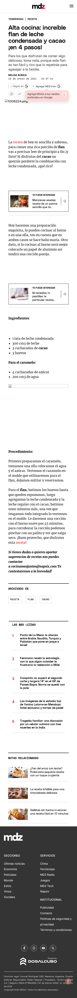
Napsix (44, 891)
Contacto (46, 913)
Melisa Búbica (17, 75)
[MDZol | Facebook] (24, 948)
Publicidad (47, 907)
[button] (71, 6)
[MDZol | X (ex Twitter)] (53, 948)
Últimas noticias (14, 863)
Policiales (10, 874)
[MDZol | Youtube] (43, 948)
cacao (45, 599)
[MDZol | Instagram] (34, 948)
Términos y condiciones (56, 930)
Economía (10, 869)
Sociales (9, 897)
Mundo (8, 880)
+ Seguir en (17, 86)
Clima (44, 863)
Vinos (7, 891)
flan (31, 599)
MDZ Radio (47, 874)
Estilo (7, 886)
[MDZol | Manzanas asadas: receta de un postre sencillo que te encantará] (64, 201)
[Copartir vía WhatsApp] (11, 94)
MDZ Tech (47, 886)
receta (18, 142)
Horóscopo (47, 869)
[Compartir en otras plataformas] (19, 94)
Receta (14, 599)
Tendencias (15, 19)
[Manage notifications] (68, 981)
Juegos (45, 880)
